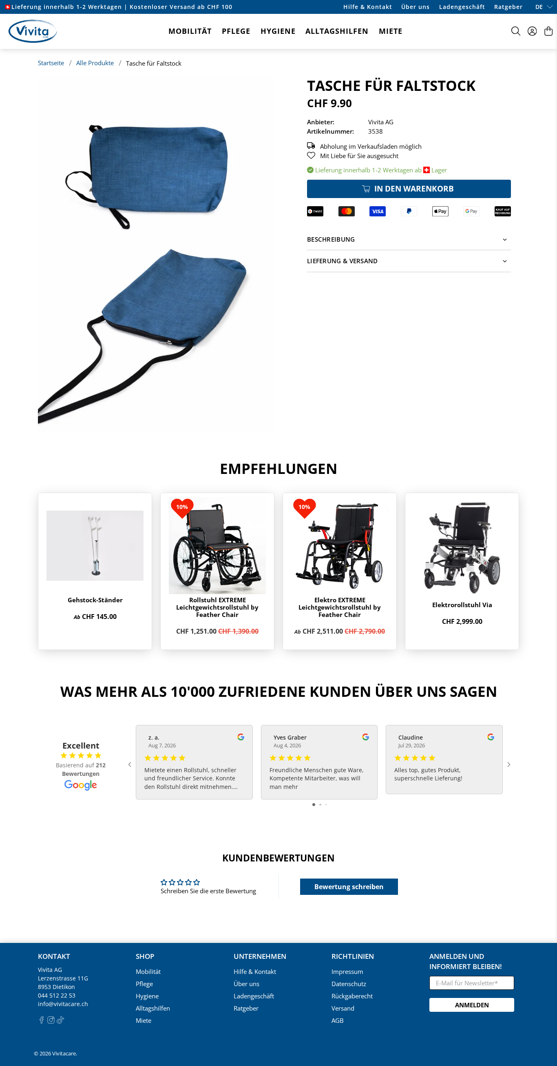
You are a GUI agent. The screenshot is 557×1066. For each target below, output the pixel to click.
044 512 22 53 (56, 995)
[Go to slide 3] (326, 804)
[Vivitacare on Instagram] (51, 1021)
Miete (390, 31)
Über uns (415, 7)
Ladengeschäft (462, 7)
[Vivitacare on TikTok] (60, 1021)
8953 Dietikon (56, 987)
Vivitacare (64, 1053)
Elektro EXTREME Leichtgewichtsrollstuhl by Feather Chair (339, 607)
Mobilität (190, 31)
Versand (343, 1008)
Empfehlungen (278, 468)
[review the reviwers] (240, 738)
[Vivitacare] (32, 31)
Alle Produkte (95, 63)
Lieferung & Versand (342, 261)
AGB (338, 1020)
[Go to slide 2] (320, 805)
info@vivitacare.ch (63, 1004)
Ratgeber (508, 7)
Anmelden (472, 1005)
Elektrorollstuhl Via (462, 605)
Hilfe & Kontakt (367, 7)
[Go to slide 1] (313, 804)
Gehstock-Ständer (95, 600)
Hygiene (278, 31)
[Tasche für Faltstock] (156, 254)
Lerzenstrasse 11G (63, 978)
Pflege (236, 31)
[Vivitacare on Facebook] (41, 1021)
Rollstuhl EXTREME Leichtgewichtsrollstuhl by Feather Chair (217, 607)
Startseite (51, 63)
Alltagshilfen (337, 31)
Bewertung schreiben (349, 886)
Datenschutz (349, 984)
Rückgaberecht (352, 996)
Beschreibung (331, 239)
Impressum (347, 971)
